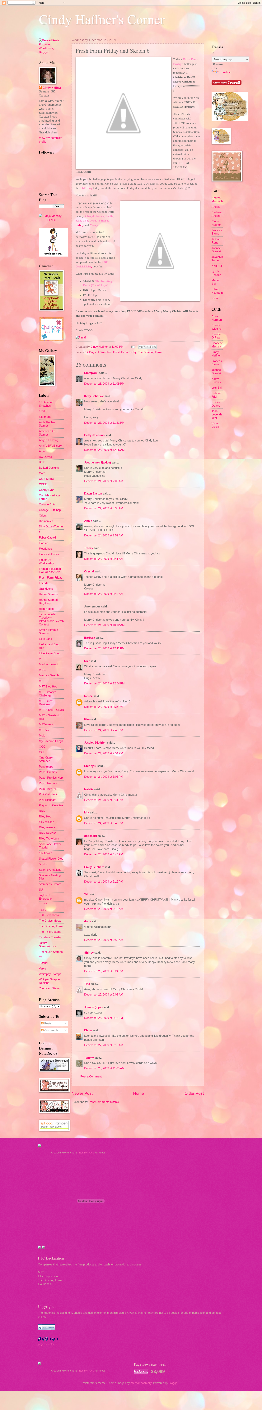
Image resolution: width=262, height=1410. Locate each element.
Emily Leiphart (94, 867)
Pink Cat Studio (48, 794)
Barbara (89, 637)
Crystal (89, 571)
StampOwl (91, 372)
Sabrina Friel (216, 395)
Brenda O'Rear (216, 336)
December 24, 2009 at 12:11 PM (104, 648)
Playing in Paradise (51, 805)
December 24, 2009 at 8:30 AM (103, 508)
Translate (225, 72)
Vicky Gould (215, 425)
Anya (42, 451)
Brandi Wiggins (217, 327)
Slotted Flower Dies (51, 858)
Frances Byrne (217, 232)
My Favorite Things (51, 741)
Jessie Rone (216, 241)
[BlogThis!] (144, 347)
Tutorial (43, 963)
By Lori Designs (49, 467)
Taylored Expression (46, 897)
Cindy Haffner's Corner (102, 19)
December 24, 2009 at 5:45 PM (103, 823)
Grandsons (46, 588)
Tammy (89, 1057)
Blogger (173, 1383)
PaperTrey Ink (48, 788)
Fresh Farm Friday (124, 352)
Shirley (89, 952)
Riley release (47, 827)
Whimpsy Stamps (50, 974)
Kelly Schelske (94, 396)
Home (138, 1093)
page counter (46, 1344)
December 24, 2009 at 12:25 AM (104, 449)
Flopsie (43, 543)
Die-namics (46, 521)
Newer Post (82, 1093)
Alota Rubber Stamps (47, 424)
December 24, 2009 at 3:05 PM (103, 776)
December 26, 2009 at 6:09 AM (103, 994)
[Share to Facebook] (151, 347)
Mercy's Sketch (49, 675)
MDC (42, 669)
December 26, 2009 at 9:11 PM (103, 1017)
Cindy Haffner (100, 346)
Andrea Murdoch (217, 199)
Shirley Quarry (216, 404)
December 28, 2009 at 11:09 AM (104, 1068)
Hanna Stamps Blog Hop (48, 601)
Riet (87, 661)
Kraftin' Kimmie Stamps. (48, 631)
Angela (216, 206)
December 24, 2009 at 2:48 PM (103, 730)
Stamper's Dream (50, 884)
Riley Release (47, 833)
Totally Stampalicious (48, 944)
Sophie (43, 864)
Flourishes (45, 548)
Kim (87, 719)
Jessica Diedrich (95, 742)
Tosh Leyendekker (217, 414)
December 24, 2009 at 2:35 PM (103, 706)
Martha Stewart (48, 664)
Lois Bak (217, 387)
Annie (88, 520)
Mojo (42, 735)
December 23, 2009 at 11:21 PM (104, 422)
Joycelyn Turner (217, 258)
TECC (43, 904)
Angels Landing (48, 440)
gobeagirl (90, 835)
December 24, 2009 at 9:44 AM (103, 593)
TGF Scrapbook (49, 915)
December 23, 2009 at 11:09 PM (104, 383)
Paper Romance (49, 783)
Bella (42, 462)
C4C (42, 473)
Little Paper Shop (49, 653)
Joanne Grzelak (217, 250)
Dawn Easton (93, 493)
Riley (42, 810)
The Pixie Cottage (50, 931)
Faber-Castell (47, 537)
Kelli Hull (217, 265)
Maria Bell (215, 282)
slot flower (45, 853)
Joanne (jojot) (93, 1007)
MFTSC (44, 730)
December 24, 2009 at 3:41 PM (103, 800)
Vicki (215, 298)
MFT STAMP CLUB (51, 709)
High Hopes (46, 608)
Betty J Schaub (94, 435)
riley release (46, 821)
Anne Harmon (217, 318)
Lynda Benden (216, 273)
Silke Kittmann (217, 291)
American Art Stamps (47, 433)
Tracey (88, 548)
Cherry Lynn (46, 489)
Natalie (88, 789)
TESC (43, 909)
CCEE (43, 484)
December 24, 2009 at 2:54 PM (103, 753)
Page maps (46, 766)
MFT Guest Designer (46, 703)
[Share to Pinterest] (155, 347)
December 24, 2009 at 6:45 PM (103, 854)
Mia (86, 812)
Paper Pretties (48, 772)
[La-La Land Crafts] (230, 120)
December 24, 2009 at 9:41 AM (103, 558)
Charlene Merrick (217, 345)
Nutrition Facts (86, 1152)
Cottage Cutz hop (50, 510)
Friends (43, 583)
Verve (42, 968)
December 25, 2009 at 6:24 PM (103, 971)
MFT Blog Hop (48, 686)
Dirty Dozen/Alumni (51, 526)
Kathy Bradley (216, 380)
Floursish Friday (49, 554)
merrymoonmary (141, 1383)
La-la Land (45, 638)
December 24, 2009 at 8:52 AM (103, 535)
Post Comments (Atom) (104, 1101)
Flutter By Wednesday (46, 561)
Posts (48, 1023)
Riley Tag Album (49, 838)
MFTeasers (46, 724)
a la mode (45, 416)
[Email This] (140, 347)
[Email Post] (132, 346)
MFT (42, 681)
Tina (87, 983)
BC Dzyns (45, 456)
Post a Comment (91, 1076)
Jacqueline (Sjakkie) (97, 462)
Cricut (42, 515)
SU (41, 889)
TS (41, 957)
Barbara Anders (217, 214)
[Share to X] (147, 347)
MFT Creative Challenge (47, 694)
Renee (88, 696)
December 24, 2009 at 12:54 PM (104, 683)
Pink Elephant (47, 799)
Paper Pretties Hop (51, 777)
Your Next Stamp (49, 988)
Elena (88, 1030)
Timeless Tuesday (50, 937)
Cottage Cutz (47, 504)
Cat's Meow (46, 478)
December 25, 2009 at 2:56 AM (103, 940)
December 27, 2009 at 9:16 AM (103, 1045)
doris (87, 921)
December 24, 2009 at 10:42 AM (104, 625)
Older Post (194, 1093)
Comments (51, 1030)
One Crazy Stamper (46, 759)
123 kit (43, 411)
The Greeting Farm (150, 352)
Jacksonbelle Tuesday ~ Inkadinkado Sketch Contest (51, 619)
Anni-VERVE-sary (50, 445)
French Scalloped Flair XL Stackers (50, 570)
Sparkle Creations (50, 869)
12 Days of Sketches (98, 352)
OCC (42, 746)
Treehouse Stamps (51, 951)
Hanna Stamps (48, 594)
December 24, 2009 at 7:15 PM (103, 881)
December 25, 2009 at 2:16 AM (103, 909)
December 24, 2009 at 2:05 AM (103, 481)
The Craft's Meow (50, 920)
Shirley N (90, 766)
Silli (86, 894)
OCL (42, 752)
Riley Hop (45, 816)
